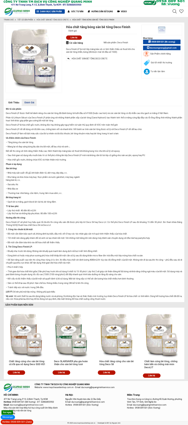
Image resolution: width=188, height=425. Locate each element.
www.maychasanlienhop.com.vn (58, 387)
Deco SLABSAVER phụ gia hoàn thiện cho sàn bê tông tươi (71, 363)
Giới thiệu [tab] (13, 102)
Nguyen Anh (116, 423)
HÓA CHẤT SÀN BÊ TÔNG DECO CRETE (53, 20)
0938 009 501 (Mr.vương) (163, 42)
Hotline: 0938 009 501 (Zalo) (17, 421)
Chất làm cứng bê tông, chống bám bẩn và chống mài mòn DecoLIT (160, 364)
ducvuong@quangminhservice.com (26, 405)
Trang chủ (9, 20)
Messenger (7, 417)
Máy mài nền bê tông (21, 410)
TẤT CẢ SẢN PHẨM (25, 20)
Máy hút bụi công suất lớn (36, 408)
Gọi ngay (7, 412)
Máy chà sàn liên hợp (13, 408)
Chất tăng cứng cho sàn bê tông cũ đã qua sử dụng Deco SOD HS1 (27, 363)
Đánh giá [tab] (29, 102)
